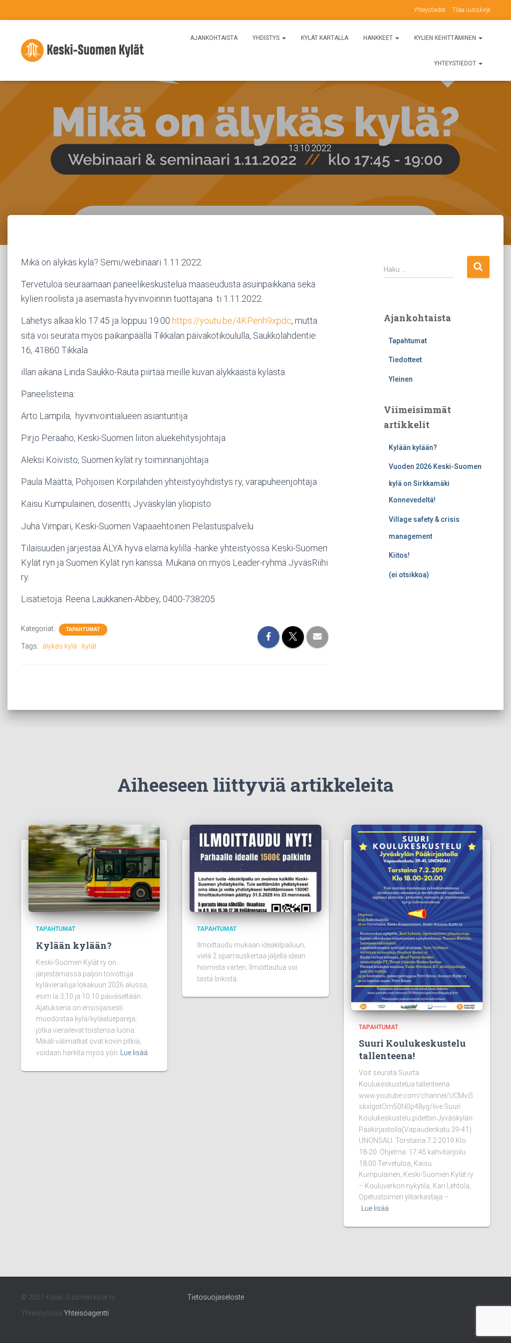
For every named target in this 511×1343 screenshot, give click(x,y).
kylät (89, 646)
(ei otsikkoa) (409, 575)
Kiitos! (399, 555)
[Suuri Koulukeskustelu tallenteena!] (417, 916)
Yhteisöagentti (86, 1313)
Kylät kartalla (324, 37)
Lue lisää (134, 1053)
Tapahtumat (83, 629)
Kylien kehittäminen (446, 37)
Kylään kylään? (413, 447)
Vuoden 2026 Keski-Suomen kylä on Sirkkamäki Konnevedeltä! (435, 483)
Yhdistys (267, 37)
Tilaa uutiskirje (471, 9)
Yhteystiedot (430, 9)
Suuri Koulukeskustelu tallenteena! (412, 1049)
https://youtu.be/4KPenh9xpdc (231, 320)
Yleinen (401, 379)
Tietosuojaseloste (215, 1297)
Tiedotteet (405, 360)
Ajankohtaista (214, 37)
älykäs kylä (59, 646)
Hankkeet (378, 37)
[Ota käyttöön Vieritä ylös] (491, 1323)
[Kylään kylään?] (94, 868)
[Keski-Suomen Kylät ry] (82, 50)
